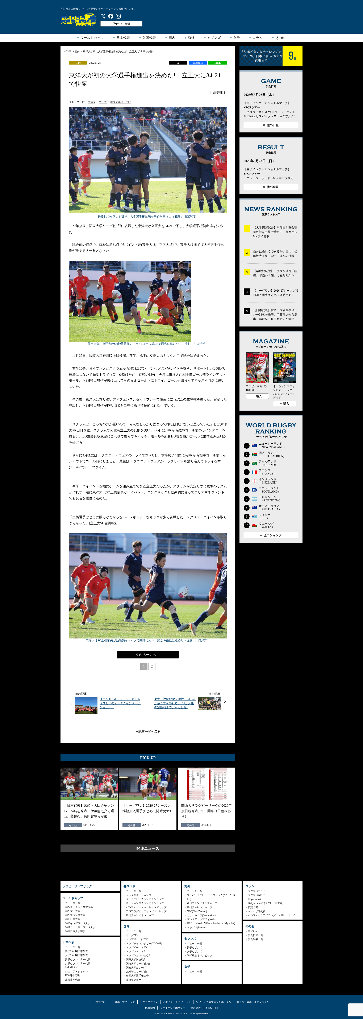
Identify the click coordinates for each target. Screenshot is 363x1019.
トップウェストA (136, 951)
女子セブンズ (194, 951)
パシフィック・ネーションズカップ (146, 907)
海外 (191, 38)
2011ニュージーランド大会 (80, 927)
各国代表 (149, 38)
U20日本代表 (72, 975)
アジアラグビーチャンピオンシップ (146, 911)
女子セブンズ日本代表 (77, 963)
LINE (217, 62)
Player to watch (255, 899)
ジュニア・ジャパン (76, 971)
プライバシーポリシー (172, 1007)
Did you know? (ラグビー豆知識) (265, 903)
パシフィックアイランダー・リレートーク (272, 915)
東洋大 (91, 102)
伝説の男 (253, 907)
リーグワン (132, 935)
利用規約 (150, 1007)
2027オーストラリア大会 (79, 907)
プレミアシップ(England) (200, 919)
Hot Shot (252, 931)
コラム (258, 38)
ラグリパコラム (257, 891)
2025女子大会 (72, 911)
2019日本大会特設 (75, 931)
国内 (171, 38)
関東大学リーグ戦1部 (138, 963)
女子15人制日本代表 (76, 955)
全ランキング (272, 535)
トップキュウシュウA (138, 955)
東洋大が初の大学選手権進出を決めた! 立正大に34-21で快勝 (118, 51)
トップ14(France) (196, 927)
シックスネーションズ (138, 895)
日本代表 (123, 38)
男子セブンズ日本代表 (77, 959)
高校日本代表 (72, 979)
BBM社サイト (101, 1001)
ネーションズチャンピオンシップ (145, 903)
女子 (236, 38)
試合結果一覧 (255, 939)
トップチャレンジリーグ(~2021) (144, 943)
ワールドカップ (92, 38)
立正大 (103, 102)
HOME (67, 51)
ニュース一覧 (72, 903)
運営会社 (196, 1007)
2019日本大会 (72, 919)
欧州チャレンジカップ (199, 907)
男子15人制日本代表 (76, 951)
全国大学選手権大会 (137, 975)
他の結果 (273, 187)
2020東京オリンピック (199, 955)
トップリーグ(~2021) (137, 939)
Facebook (198, 62)
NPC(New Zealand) (197, 911)
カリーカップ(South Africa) (201, 915)
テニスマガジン (149, 1001)
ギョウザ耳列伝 (257, 911)
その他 (280, 38)
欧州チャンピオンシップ (140, 915)
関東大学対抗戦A (136, 959)
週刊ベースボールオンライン (253, 1001)
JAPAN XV (71, 967)
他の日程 (273, 125)
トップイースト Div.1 (138, 947)
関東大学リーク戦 (120, 102)
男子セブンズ (194, 947)
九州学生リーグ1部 (136, 971)
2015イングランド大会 (77, 923)
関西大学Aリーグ (136, 967)
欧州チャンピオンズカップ (202, 903)
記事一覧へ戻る (149, 731)
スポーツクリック (125, 1001)
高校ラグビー (133, 979)
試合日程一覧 (255, 935)
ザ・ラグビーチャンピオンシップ (145, 899)
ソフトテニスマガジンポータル (213, 1001)
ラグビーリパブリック (78, 19)
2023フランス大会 (75, 915)
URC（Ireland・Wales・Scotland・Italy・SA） (212, 923)
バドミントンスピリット (177, 1001)
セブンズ (214, 38)
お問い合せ (212, 1007)
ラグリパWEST (256, 895)
